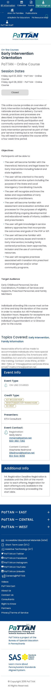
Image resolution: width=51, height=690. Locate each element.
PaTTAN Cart (8, 586)
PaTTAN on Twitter (14, 553)
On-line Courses (10, 49)
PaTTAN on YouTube (15, 567)
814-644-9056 (17, 456)
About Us (6, 590)
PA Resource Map (40, 17)
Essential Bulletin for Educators (15, 17)
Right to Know (8, 603)
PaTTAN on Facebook (15, 558)
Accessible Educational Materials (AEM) (26, 540)
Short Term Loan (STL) (17, 544)
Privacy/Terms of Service (14, 612)
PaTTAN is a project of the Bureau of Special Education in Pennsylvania (23, 640)
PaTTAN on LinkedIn (14, 571)
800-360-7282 (17, 441)
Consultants (7, 599)
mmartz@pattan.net (20, 438)
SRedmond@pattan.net (22, 452)
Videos (4, 581)
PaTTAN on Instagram (15, 562)
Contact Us (7, 595)
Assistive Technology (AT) (19, 549)
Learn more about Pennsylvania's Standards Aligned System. (22, 667)
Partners (6, 608)
